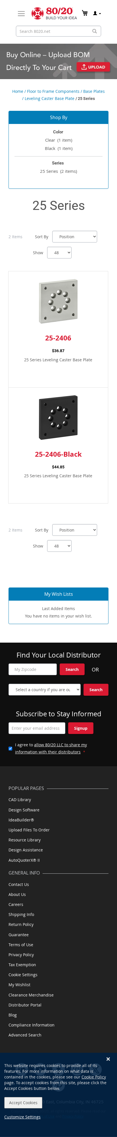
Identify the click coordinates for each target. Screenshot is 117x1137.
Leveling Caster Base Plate (49, 98)
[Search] (94, 31)
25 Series (58, 171)
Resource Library (25, 840)
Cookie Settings (23, 974)
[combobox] (58, 31)
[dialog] (58, 1095)
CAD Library (20, 799)
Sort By (41, 236)
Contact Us (19, 884)
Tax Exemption (22, 964)
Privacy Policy (21, 954)
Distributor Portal (25, 1005)
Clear (58, 140)
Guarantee (19, 934)
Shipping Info (21, 914)
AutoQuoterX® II (24, 860)
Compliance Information (32, 1025)
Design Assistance (26, 850)
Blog (13, 1015)
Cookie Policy (94, 1077)
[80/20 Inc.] (54, 13)
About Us (17, 894)
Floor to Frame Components (53, 91)
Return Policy (21, 924)
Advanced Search (25, 1035)
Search (72, 669)
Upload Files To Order (29, 830)
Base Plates (94, 91)
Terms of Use (21, 944)
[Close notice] (108, 1059)
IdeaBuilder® (21, 820)
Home (17, 91)
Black (58, 148)
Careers (16, 904)
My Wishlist (19, 984)
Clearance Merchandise (31, 995)
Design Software (24, 810)
